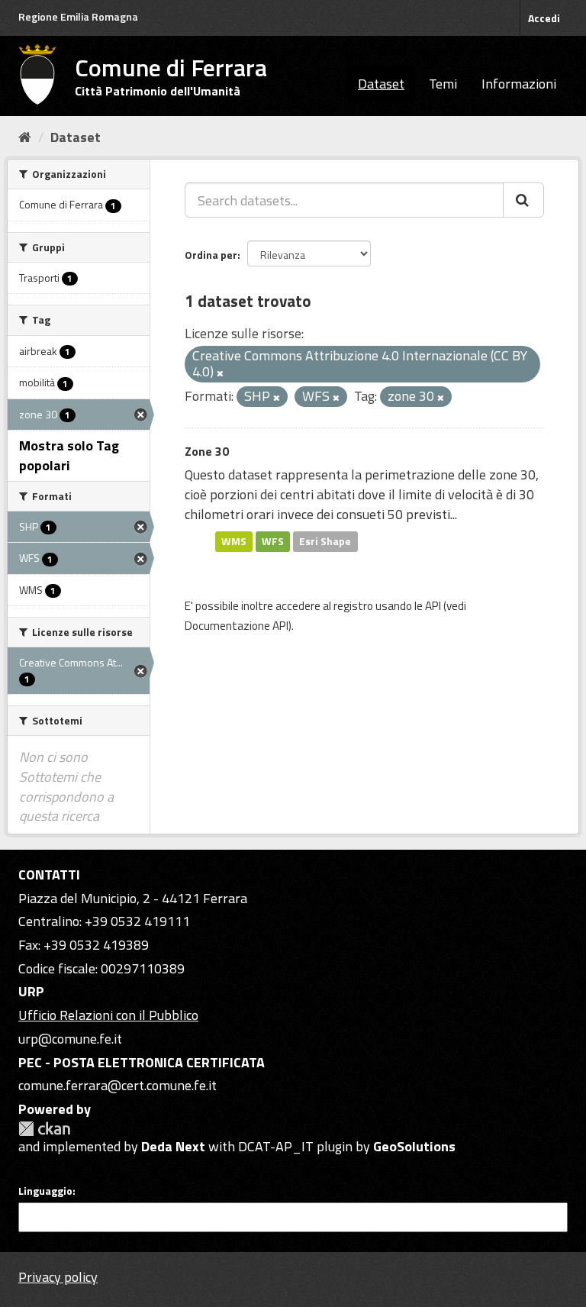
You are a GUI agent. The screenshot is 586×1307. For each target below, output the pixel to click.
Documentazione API (236, 625)
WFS (273, 541)
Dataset (381, 83)
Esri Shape (325, 541)
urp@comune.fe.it (70, 1038)
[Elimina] (220, 373)
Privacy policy (58, 1277)
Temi (443, 83)
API (433, 606)
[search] (523, 200)
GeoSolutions (414, 1146)
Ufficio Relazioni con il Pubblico (108, 1015)
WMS (233, 541)
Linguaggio (45, 1191)
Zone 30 (207, 451)
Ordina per (211, 255)
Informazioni (518, 83)
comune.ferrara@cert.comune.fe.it (117, 1085)
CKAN (44, 1129)
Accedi (544, 18)
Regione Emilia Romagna (78, 16)
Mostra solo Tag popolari (69, 455)
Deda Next (173, 1146)
